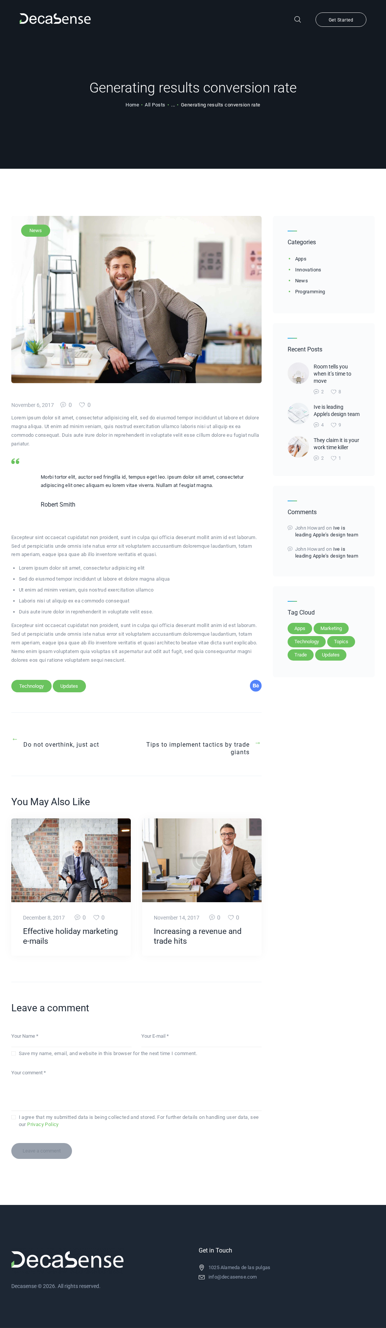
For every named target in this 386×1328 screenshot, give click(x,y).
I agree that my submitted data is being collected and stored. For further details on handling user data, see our (139, 1121)
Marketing (331, 628)
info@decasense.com (232, 1277)
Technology (31, 686)
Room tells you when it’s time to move (332, 374)
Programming (310, 291)
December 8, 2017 (44, 918)
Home (132, 105)
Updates (69, 686)
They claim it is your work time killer (336, 443)
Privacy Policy (43, 1124)
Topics (341, 641)
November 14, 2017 (176, 918)
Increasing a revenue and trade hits (198, 936)
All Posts (155, 105)
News (35, 230)
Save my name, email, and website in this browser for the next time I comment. (108, 1053)
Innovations (308, 270)
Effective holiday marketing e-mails (70, 936)
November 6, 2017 (32, 405)
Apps (301, 259)
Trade (300, 655)
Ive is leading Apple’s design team (337, 410)
